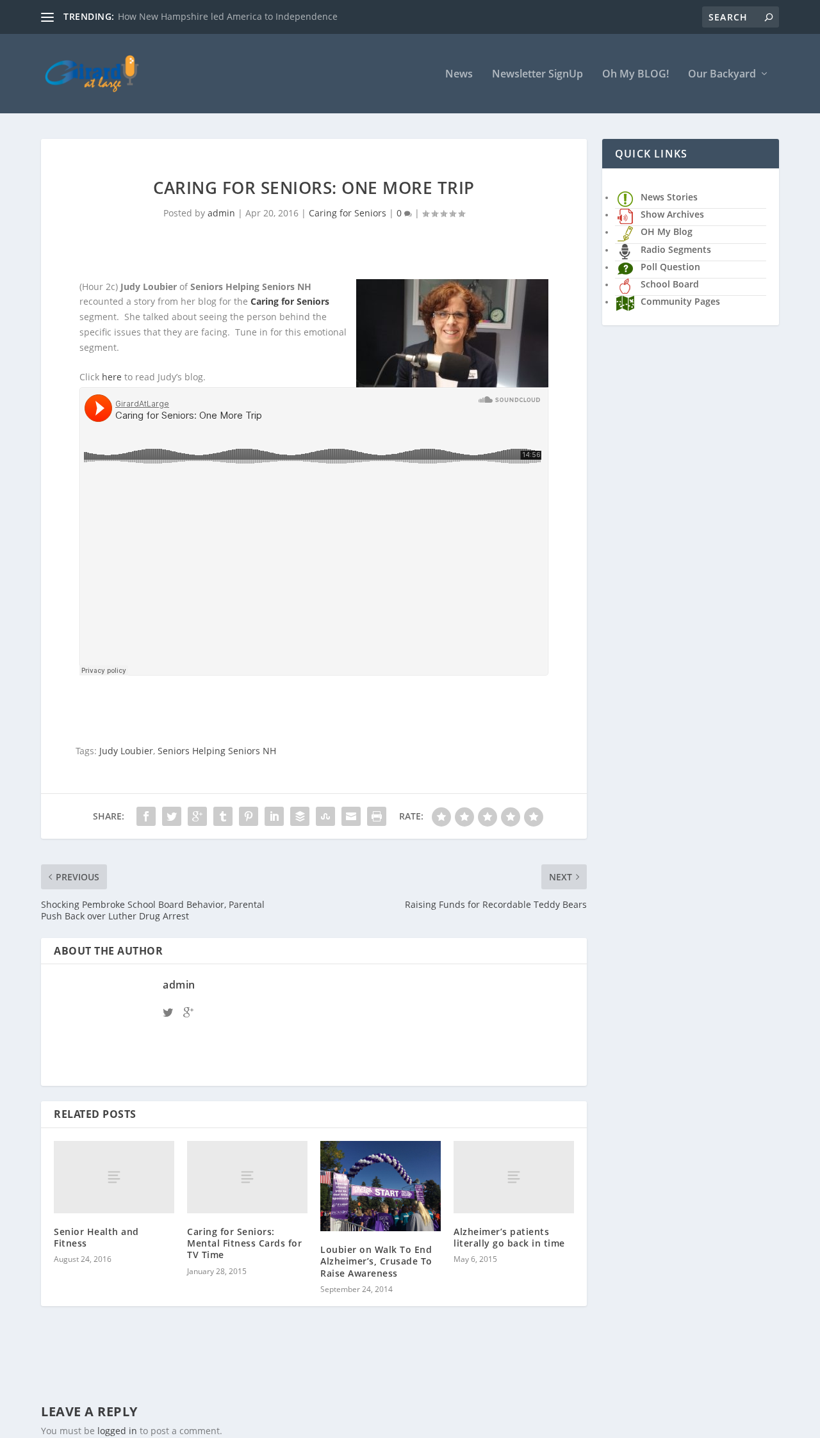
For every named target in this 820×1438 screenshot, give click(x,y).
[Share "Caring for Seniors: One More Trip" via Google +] (197, 816)
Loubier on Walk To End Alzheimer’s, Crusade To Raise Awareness (376, 1261)
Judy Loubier (126, 751)
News (459, 75)
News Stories (669, 197)
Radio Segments (676, 249)
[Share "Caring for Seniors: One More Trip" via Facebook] (146, 816)
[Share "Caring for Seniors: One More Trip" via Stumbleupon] (325, 816)
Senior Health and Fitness (96, 1237)
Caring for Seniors (347, 213)
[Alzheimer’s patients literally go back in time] (514, 1177)
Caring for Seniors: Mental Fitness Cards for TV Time (244, 1243)
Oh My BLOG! (635, 75)
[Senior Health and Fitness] (114, 1177)
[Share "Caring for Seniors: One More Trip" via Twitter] (171, 816)
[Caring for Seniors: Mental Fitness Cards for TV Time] (247, 1177)
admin (221, 213)
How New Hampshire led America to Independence (228, 16)
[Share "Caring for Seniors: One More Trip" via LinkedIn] (274, 816)
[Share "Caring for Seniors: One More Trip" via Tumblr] (223, 816)
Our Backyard (722, 75)
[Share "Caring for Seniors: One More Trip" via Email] (351, 816)
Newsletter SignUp (537, 75)
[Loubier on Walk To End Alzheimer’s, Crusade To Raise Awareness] (380, 1186)
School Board (670, 284)
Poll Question (670, 267)
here (112, 377)
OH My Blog (667, 231)
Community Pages (680, 301)
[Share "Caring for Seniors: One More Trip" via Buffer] (300, 816)
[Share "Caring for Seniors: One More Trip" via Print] (377, 816)
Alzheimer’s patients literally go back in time (509, 1237)
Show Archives (672, 214)
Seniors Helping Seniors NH (217, 751)
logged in (117, 1431)
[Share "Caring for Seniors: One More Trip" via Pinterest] (248, 816)
